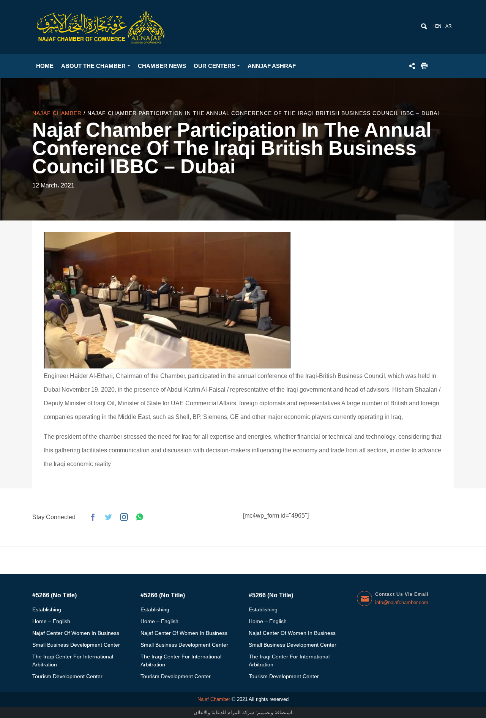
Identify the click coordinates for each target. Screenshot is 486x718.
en (438, 26)
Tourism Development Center (67, 676)
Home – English (51, 621)
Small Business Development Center (76, 645)
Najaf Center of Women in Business (75, 633)
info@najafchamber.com (401, 602)
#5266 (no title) (54, 595)
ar (448, 26)
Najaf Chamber (58, 113)
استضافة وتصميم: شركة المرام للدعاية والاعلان (243, 712)
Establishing (46, 609)
